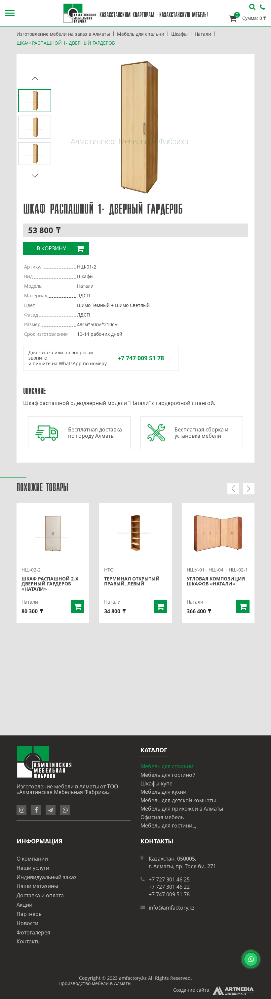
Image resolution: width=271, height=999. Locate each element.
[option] (135, 127)
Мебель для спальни (140, 34)
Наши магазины (37, 886)
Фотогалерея (33, 932)
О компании (32, 858)
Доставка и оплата (40, 895)
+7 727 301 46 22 (169, 886)
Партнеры (30, 914)
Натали (203, 34)
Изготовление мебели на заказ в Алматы (63, 34)
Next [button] (35, 176)
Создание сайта (191, 990)
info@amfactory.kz (171, 907)
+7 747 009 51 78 (141, 358)
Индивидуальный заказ (47, 877)
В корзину (51, 248)
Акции (24, 904)
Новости (27, 923)
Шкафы (179, 34)
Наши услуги (33, 868)
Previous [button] (35, 78)
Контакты (29, 941)
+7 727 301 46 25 (169, 879)
